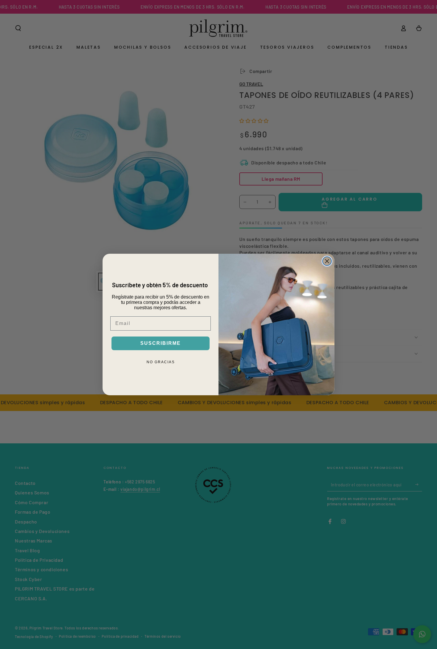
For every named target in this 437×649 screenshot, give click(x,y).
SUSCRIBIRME (160, 343)
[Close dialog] (327, 261)
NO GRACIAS (161, 362)
